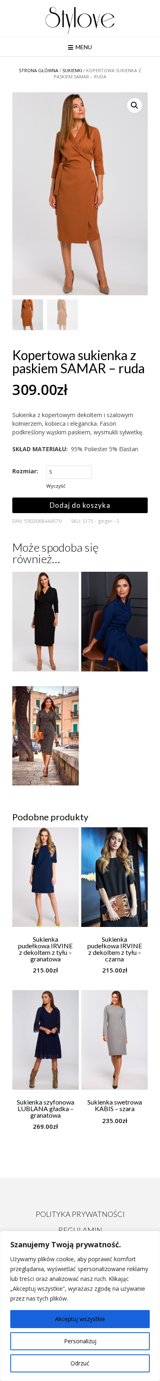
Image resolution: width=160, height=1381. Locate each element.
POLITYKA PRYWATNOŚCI (80, 1214)
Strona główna (38, 70)
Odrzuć (80, 1363)
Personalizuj (80, 1341)
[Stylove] (80, 19)
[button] (134, 105)
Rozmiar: (25, 471)
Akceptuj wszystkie (80, 1319)
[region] (80, 1306)
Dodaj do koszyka (80, 505)
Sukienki (72, 70)
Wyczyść (56, 486)
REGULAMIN (80, 1230)
